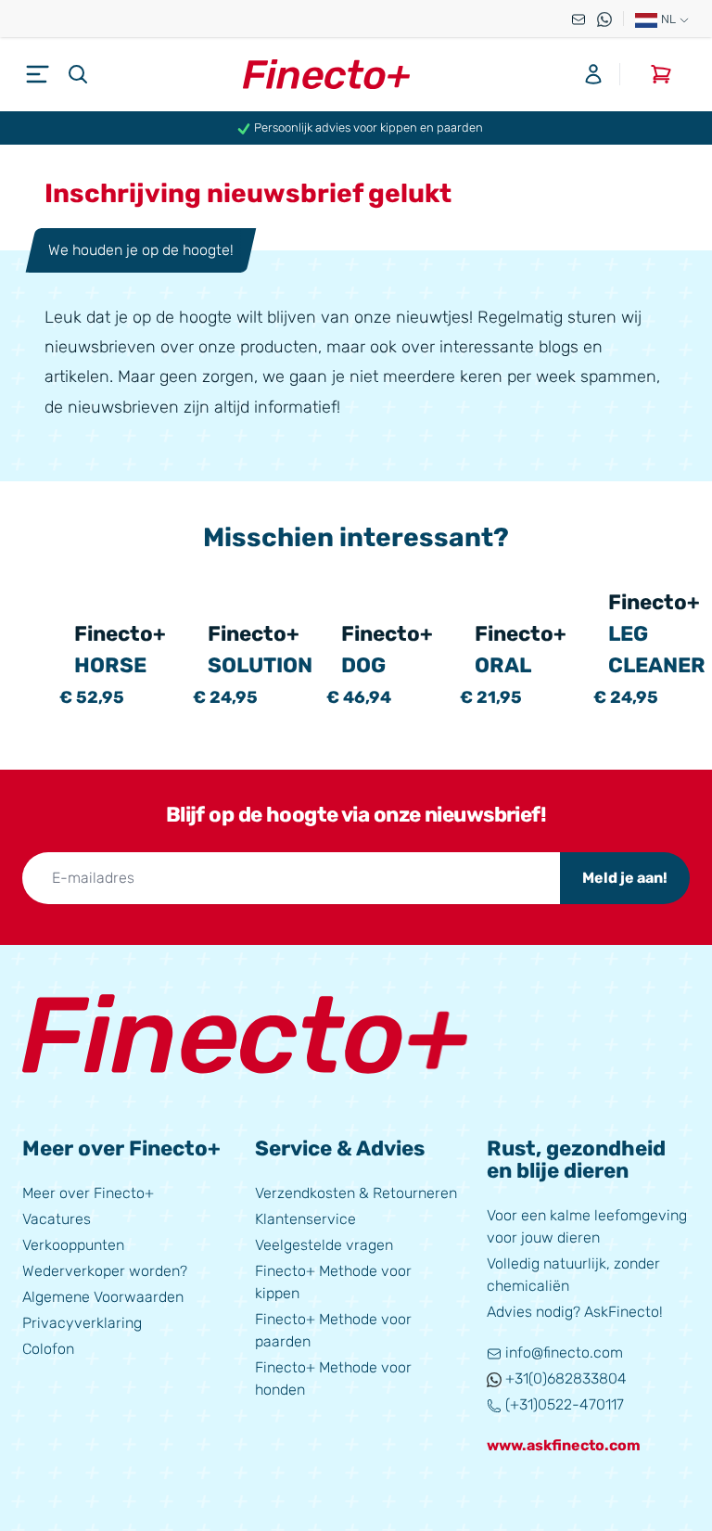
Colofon (48, 1349)
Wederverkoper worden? (104, 1271)
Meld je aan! (625, 878)
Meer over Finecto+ (88, 1193)
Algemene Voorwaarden (103, 1297)
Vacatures (56, 1219)
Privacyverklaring (82, 1323)
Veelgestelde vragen (324, 1245)
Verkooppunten (73, 1245)
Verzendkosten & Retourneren (356, 1193)
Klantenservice (305, 1219)
